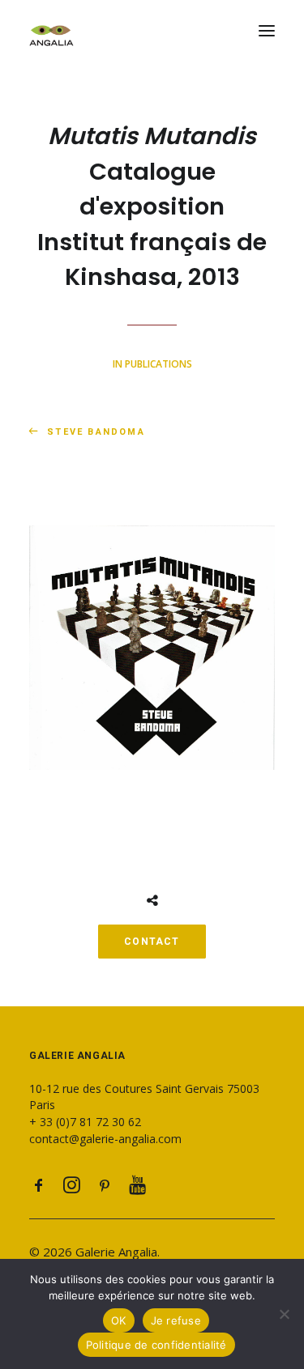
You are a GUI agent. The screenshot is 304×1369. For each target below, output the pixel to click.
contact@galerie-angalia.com (105, 1138)
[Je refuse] (284, 1314)
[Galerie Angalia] (152, 31)
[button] (266, 31)
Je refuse (176, 1320)
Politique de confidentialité (156, 1344)
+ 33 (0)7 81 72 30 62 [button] (85, 1121)
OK (118, 1320)
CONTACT (151, 941)
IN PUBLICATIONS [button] (152, 364)
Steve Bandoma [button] (96, 432)
